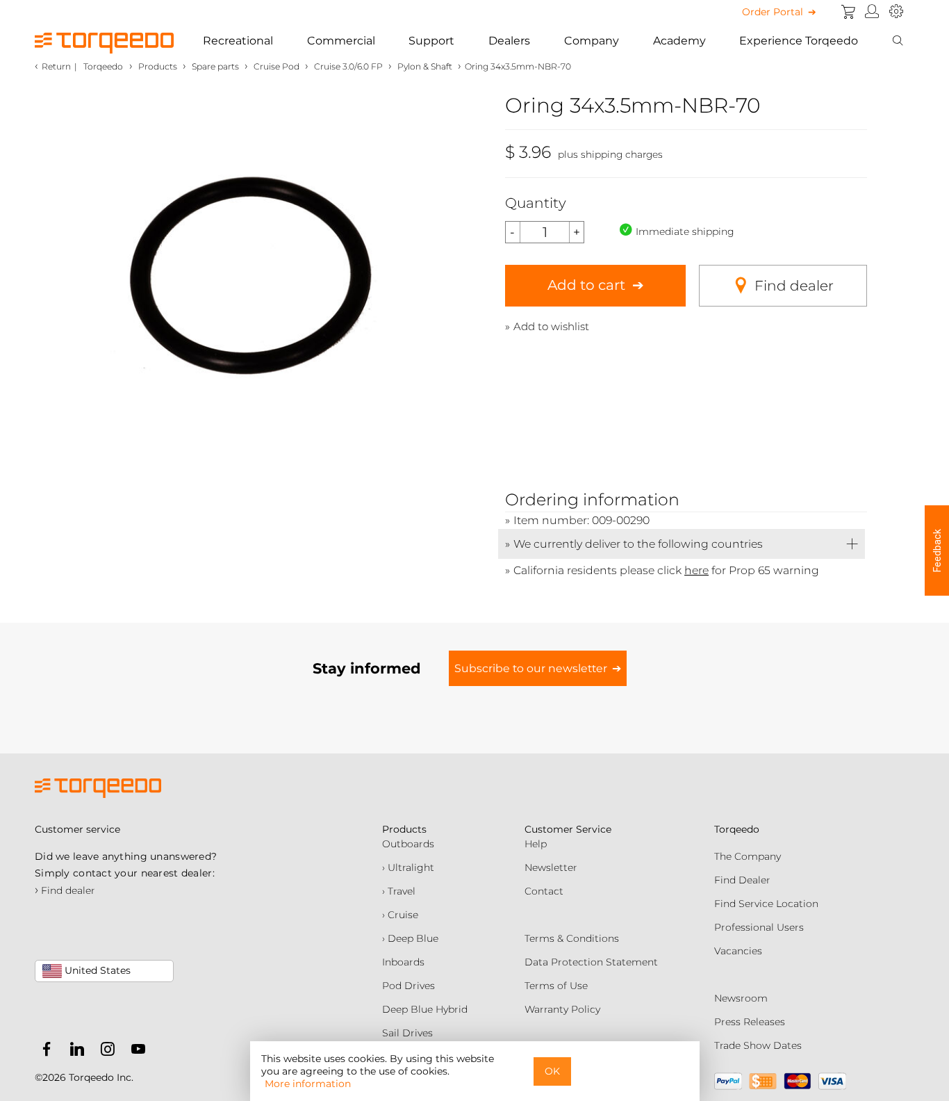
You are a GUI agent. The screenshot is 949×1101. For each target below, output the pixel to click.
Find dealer (794, 285)
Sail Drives (407, 1033)
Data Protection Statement (591, 962)
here (696, 570)
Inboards (403, 962)
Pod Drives (408, 985)
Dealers (509, 40)
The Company (747, 856)
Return (56, 66)
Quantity (535, 203)
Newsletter (551, 867)
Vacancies (738, 951)
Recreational (238, 40)
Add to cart (586, 285)
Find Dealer (742, 880)
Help (536, 844)
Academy (679, 40)
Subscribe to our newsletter (530, 668)
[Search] (897, 41)
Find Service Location (766, 903)
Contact (544, 891)
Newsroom (741, 998)
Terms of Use (556, 985)
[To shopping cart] (848, 12)
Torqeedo (103, 66)
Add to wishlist (551, 326)
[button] (937, 550)
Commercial (341, 40)
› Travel (398, 891)
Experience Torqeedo (798, 40)
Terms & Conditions (572, 938)
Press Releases (749, 1022)
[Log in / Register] (872, 11)
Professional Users (759, 927)
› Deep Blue (410, 938)
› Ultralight (408, 867)
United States (96, 970)
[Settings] (896, 11)
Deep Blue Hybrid (425, 1009)
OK (552, 1071)
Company (591, 40)
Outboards (408, 844)
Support (431, 40)
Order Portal (772, 12)
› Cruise (400, 914)
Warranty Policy (562, 1009)
